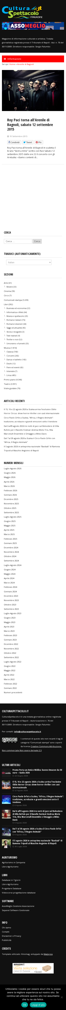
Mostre (10, 287)
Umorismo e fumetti (16, 343)
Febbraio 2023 (10, 635)
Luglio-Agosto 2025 (12, 516)
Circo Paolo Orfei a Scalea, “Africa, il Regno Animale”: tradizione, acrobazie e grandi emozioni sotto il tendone (38, 799)
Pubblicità (6, 940)
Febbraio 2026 (10, 490)
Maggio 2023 (9, 622)
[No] (61, 997)
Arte (6, 283)
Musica (7, 348)
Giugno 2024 (9, 569)
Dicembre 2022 (11, 644)
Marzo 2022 (9, 679)
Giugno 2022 (9, 666)
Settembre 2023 (11, 609)
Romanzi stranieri (15, 324)
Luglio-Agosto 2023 (12, 613)
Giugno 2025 (9, 521)
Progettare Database (11, 888)
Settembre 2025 (11, 512)
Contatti (5, 931)
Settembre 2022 (11, 657)
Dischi (9, 363)
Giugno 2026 (9, 472)
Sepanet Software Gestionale (15, 910)
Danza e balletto (14, 359)
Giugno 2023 (9, 617)
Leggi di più (38, 1004)
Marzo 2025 (9, 534)
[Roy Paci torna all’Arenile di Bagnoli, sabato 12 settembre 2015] (33, 110)
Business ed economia (16, 308)
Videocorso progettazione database (19, 892)
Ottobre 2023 (10, 604)
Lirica (9, 375)
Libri (6, 304)
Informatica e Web (15, 312)
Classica (10, 352)
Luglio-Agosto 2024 (12, 565)
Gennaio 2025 (10, 543)
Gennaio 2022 (10, 688)
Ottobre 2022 (10, 653)
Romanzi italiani (14, 320)
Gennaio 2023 (10, 639)
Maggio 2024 (9, 574)
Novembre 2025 (11, 503)
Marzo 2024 (9, 582)
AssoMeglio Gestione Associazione (18, 906)
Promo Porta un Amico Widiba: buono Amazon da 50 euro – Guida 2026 (37, 771)
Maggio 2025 (9, 525)
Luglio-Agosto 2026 (12, 468)
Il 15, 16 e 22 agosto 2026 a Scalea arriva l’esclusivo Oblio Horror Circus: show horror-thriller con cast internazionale (36, 784)
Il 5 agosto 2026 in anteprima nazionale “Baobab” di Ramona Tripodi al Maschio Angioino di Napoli (37, 842)
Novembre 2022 (11, 648)
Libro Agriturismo (10, 866)
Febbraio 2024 (10, 587)
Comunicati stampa (13, 300)
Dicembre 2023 (11, 596)
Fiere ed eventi (13, 367)
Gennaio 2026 (10, 494)
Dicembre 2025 (11, 499)
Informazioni (14, 58)
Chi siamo (6, 927)
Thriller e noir (12, 339)
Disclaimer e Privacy (11, 936)
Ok (24, 1004)
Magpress (48, 954)
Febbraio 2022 (10, 683)
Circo (6, 295)
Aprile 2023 (9, 626)
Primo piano (9, 379)
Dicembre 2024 (11, 547)
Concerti (10, 356)
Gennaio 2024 (10, 591)
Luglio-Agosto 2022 (12, 661)
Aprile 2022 (9, 674)
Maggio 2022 (9, 670)
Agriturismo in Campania (13, 862)
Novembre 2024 (11, 552)
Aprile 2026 (9, 481)
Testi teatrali (12, 335)
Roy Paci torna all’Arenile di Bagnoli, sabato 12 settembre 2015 (30, 124)
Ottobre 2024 (10, 556)
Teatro (7, 384)
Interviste (11, 371)
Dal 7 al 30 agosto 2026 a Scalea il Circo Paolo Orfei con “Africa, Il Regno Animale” (36, 830)
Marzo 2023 (9, 631)
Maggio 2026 (9, 477)
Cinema (7, 291)
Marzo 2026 (9, 486)
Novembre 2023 (11, 600)
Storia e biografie (14, 332)
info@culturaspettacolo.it (27, 731)
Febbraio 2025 (10, 538)
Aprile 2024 (9, 578)
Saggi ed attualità (14, 328)
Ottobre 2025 (10, 508)
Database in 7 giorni (11, 880)
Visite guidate (10, 388)
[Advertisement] (33, 200)
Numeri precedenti (13, 692)
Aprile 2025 (9, 530)
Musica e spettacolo (15, 316)
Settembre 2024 (11, 560)
